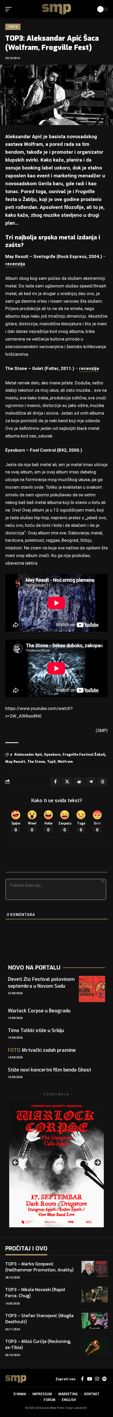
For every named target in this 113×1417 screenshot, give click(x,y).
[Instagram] (97, 1379)
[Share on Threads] (102, 781)
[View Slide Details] (56, 1164)
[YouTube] (89, 1379)
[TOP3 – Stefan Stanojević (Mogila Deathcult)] (94, 1320)
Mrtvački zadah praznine (42, 1050)
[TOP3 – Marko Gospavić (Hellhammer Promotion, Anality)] (94, 1269)
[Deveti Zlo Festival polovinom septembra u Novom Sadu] (92, 989)
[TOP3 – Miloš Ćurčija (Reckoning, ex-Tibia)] (94, 1346)
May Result (15, 761)
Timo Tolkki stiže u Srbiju (36, 1030)
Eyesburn (52, 754)
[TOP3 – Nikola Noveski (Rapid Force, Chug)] (94, 1294)
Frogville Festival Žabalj (84, 754)
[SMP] (56, 9)
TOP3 (12, 26)
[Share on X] (67, 781)
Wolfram (65, 761)
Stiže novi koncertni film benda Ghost (49, 1070)
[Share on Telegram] (90, 781)
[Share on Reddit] (79, 781)
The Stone (36, 761)
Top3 (51, 761)
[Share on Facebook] (55, 781)
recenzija (15, 264)
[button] (9, 9)
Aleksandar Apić (28, 754)
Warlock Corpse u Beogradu (39, 1011)
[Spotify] (104, 1379)
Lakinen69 (80, 1408)
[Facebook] (82, 1379)
